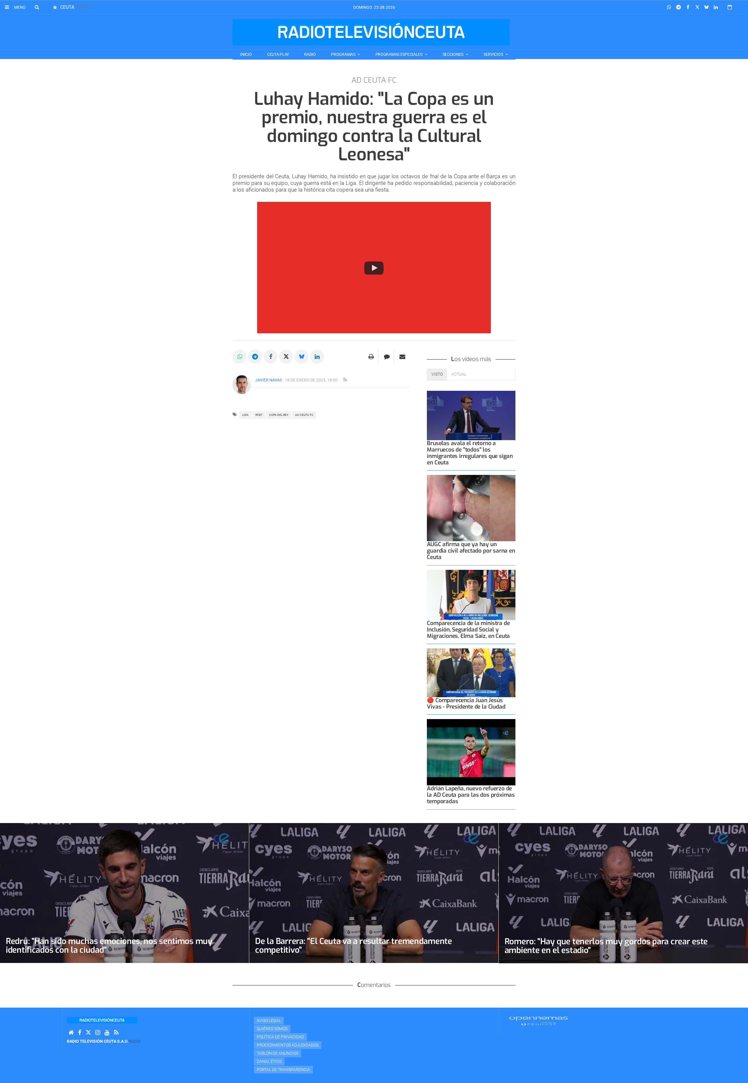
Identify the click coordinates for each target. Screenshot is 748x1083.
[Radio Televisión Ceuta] (371, 32)
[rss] (345, 380)
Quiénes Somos (272, 1028)
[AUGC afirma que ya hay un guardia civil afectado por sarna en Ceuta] (471, 508)
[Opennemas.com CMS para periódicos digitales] (538, 1020)
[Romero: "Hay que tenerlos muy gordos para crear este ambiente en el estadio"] (623, 893)
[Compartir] (669, 7)
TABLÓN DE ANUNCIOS (277, 1053)
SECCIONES (453, 54)
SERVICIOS (494, 54)
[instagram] (97, 1032)
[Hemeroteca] (730, 7)
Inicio (246, 54)
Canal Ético (269, 1061)
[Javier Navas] (242, 384)
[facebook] (79, 1032)
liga (245, 414)
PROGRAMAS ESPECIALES (399, 54)
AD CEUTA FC (304, 414)
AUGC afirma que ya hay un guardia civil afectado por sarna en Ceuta (471, 551)
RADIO (310, 54)
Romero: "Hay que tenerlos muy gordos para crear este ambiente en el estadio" (606, 946)
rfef (258, 414)
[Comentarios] (387, 357)
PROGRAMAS (343, 54)
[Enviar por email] (402, 357)
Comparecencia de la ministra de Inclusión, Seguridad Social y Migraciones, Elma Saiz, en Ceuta (468, 629)
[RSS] (116, 1032)
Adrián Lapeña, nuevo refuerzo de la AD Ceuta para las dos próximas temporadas (471, 795)
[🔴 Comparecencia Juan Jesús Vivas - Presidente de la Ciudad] (471, 672)
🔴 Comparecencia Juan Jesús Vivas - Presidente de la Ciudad (466, 703)
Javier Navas (268, 380)
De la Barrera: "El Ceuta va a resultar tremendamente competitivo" (353, 945)
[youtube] (107, 1032)
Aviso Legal (269, 1020)
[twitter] (88, 1032)
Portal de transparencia (283, 1069)
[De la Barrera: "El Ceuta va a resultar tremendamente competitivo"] (373, 893)
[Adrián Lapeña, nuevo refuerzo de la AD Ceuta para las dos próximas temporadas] (471, 752)
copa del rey (278, 414)
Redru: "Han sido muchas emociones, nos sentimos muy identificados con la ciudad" (109, 945)
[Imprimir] (371, 357)
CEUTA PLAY (278, 54)
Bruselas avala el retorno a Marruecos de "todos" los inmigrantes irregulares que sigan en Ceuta (470, 453)
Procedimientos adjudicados (287, 1045)
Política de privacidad (280, 1037)
